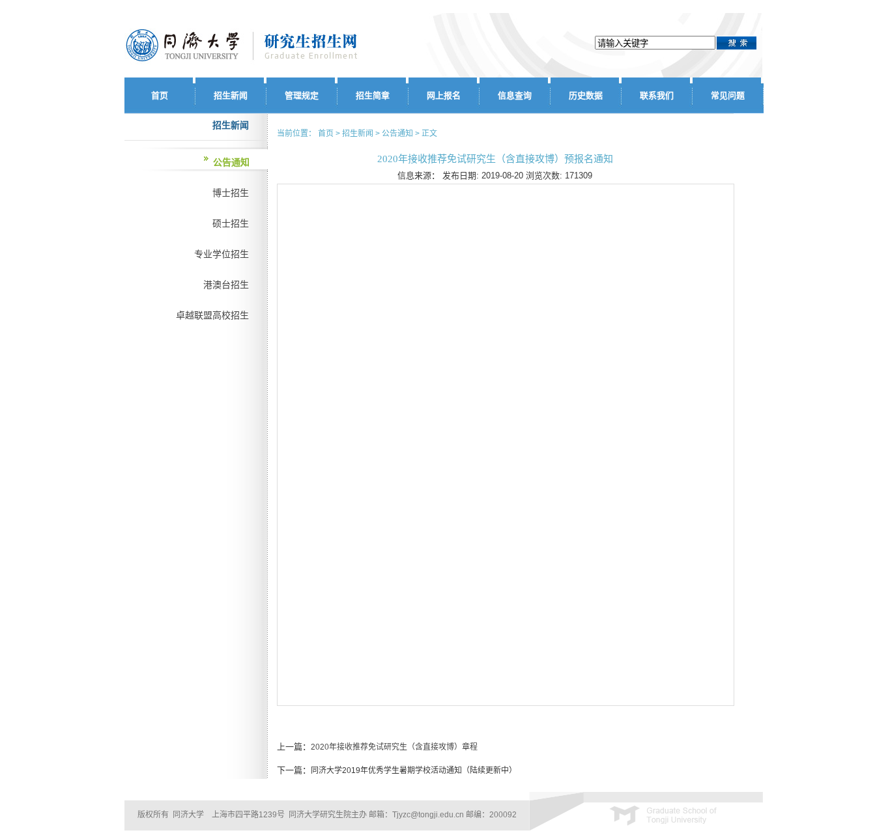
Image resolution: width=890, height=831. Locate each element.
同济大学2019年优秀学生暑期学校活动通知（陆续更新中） (414, 770)
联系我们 (657, 95)
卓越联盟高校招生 (212, 315)
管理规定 (302, 95)
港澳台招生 (226, 284)
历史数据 (586, 95)
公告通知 (231, 162)
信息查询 (515, 95)
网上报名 (444, 95)
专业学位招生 (221, 254)
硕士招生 (230, 223)
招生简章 (373, 95)
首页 (159, 95)
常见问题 (728, 95)
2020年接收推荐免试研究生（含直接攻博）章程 (394, 747)
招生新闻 (231, 95)
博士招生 (230, 193)
